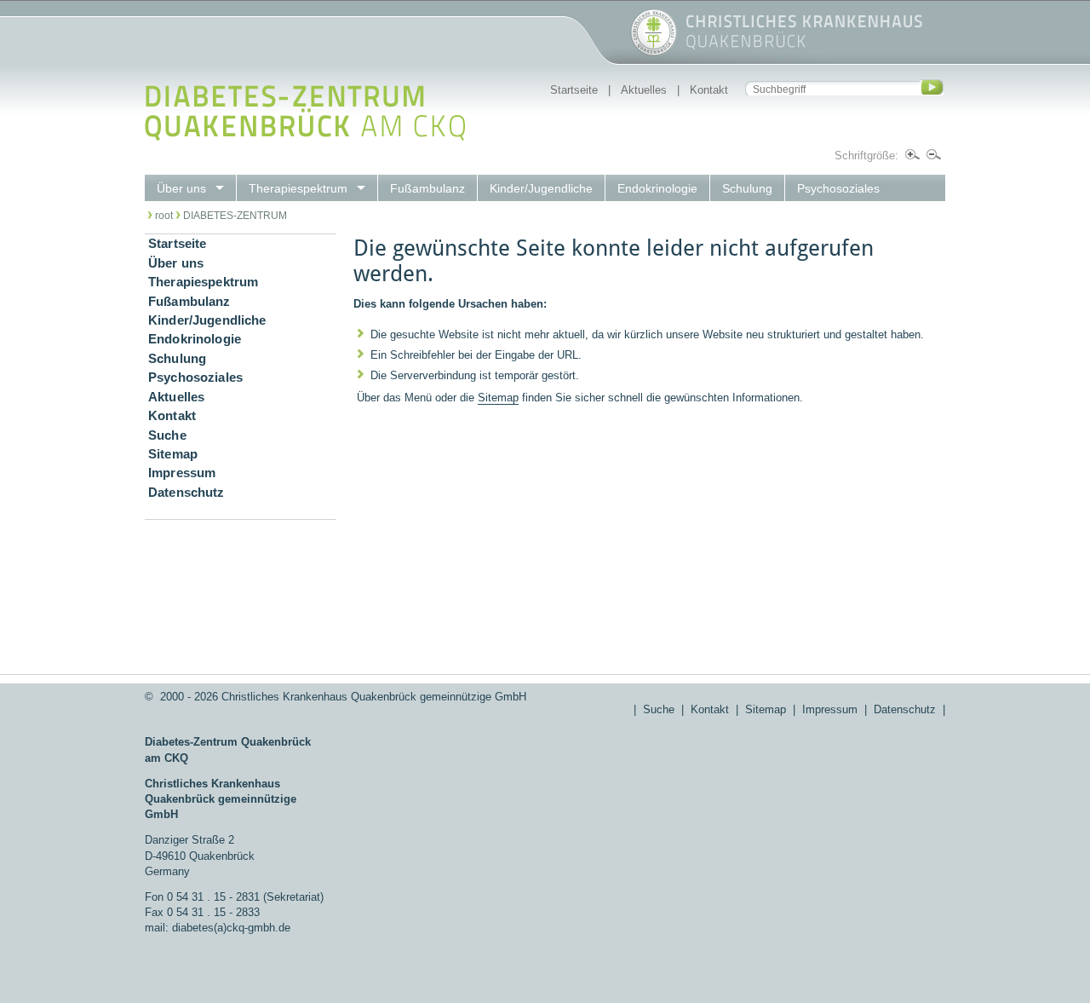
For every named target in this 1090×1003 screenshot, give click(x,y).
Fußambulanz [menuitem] (427, 188)
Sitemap (498, 397)
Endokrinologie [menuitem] (657, 188)
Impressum (830, 709)
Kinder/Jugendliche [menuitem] (541, 188)
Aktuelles (644, 90)
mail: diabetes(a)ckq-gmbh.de (217, 927)
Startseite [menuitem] (177, 244)
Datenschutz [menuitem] (186, 492)
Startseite (574, 90)
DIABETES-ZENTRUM (235, 216)
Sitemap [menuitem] (173, 454)
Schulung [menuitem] (747, 188)
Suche (658, 709)
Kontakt (709, 90)
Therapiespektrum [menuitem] (298, 188)
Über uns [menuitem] (181, 188)
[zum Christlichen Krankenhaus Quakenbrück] (533, 52)
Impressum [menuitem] (181, 473)
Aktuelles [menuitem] (176, 397)
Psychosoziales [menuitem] (838, 188)
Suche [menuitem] (167, 435)
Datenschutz (905, 709)
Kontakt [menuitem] (172, 416)
